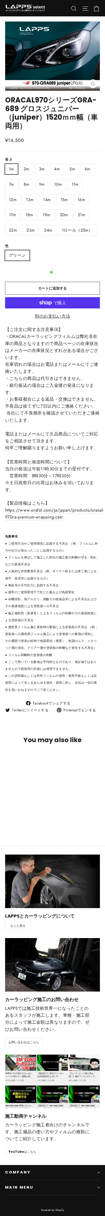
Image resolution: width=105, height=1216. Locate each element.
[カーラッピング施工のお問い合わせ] (52, 965)
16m (81, 200)
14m (46, 200)
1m (11, 169)
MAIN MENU (19, 1187)
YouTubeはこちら (22, 1151)
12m (12, 200)
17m (12, 215)
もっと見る (17, 925)
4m (57, 169)
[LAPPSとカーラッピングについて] (52, 881)
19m (46, 215)
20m (64, 215)
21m (81, 215)
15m (64, 200)
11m (75, 184)
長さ (9, 159)
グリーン (17, 255)
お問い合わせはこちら (23, 1042)
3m (42, 169)
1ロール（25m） (77, 230)
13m (29, 200)
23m (30, 230)
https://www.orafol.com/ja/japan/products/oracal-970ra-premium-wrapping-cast (54, 513)
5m (72, 169)
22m (13, 230)
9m (42, 184)
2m (26, 169)
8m (26, 184)
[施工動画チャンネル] (52, 1081)
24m (48, 230)
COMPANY (18, 1172)
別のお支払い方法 (52, 316)
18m (29, 215)
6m (87, 169)
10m (58, 184)
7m (11, 184)
